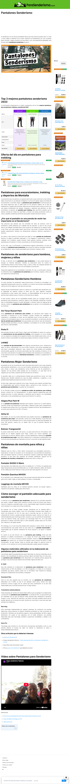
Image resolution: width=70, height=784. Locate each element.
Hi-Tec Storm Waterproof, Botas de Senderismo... (60, 185)
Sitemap (4, 767)
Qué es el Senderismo (10, 637)
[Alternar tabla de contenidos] (14, 728)
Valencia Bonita (7, 722)
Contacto (4, 757)
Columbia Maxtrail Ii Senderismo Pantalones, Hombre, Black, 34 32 (25, 163)
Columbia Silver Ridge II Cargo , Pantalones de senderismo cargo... (25, 182)
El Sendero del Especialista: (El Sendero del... (59, 121)
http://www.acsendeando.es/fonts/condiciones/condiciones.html (22, 716)
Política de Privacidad (8, 762)
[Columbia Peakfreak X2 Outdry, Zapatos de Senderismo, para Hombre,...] (60, 303)
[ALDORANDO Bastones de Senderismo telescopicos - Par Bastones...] (60, 271)
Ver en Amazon (20, 148)
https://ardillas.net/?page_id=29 (12, 719)
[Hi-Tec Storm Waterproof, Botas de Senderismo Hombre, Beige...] (60, 175)
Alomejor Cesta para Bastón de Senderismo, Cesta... (59, 217)
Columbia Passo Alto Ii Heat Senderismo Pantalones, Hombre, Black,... (26, 173)
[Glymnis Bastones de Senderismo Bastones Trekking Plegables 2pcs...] (60, 335)
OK (64, 780)
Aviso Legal (5, 760)
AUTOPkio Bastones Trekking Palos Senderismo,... (60, 89)
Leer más (36, 780)
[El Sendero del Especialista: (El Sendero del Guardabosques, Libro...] (60, 111)
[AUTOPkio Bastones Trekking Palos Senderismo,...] (60, 79)
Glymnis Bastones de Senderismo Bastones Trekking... (60, 345)
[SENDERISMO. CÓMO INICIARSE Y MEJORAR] (60, 143)
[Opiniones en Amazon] (58, 92)
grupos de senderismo (13, 648)
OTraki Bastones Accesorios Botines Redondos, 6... (60, 249)
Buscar (56, 60)
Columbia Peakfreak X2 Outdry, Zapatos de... (59, 313)
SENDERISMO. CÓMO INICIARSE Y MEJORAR (60, 153)
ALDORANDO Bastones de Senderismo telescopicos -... (59, 281)
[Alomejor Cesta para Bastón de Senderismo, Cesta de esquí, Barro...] (60, 207)
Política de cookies (7, 764)
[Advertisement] (26, 25)
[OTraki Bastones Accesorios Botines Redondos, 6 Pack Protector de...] (60, 239)
